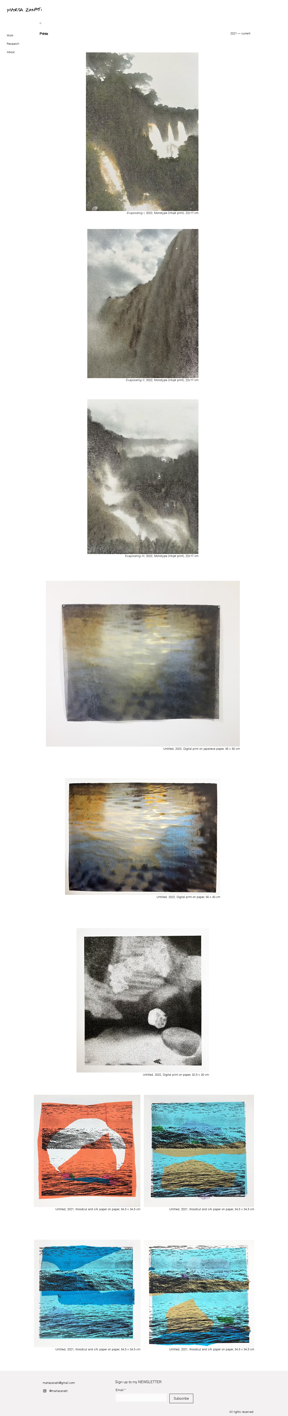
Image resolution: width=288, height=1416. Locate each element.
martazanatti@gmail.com (59, 1383)
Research (13, 43)
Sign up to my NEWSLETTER (138, 1382)
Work (10, 35)
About (11, 52)
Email (121, 1390)
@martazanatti (58, 1391)
